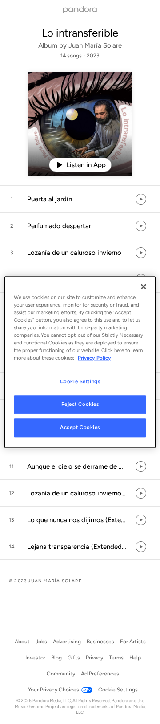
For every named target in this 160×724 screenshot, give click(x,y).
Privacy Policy (94, 358)
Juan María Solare (95, 45)
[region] (80, 362)
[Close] (143, 286)
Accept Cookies (80, 427)
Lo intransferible (80, 32)
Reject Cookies (80, 404)
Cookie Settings (80, 381)
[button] (80, 199)
